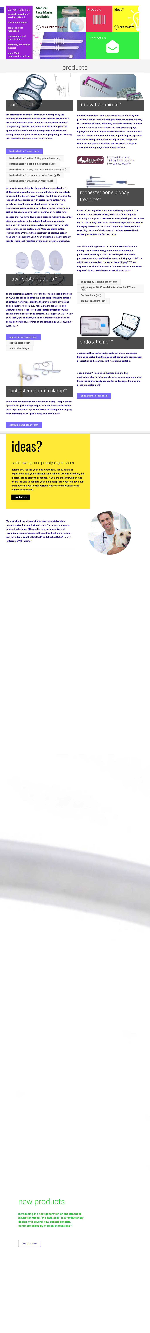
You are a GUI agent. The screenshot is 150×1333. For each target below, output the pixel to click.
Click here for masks (54, 27)
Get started (126, 27)
